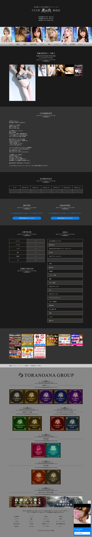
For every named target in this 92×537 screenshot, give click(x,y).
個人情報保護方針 (60, 523)
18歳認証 (16, 516)
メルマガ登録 (46, 521)
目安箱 (31, 523)
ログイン (31, 521)
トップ (31, 516)
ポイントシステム (60, 521)
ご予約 (16, 521)
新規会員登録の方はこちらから (27, 218)
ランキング (46, 518)
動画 (31, 518)
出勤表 (46, 516)
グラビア (16, 518)
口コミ (60, 526)
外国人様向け (16, 523)
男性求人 (16, 526)
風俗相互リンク (46, 523)
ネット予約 (46, 526)
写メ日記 (31, 526)
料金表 (60, 518)
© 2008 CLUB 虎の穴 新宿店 (46, 530)
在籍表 (60, 516)
